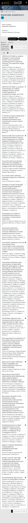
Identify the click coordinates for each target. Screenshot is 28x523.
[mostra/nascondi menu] (26, 2)
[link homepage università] (18, 3)
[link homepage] (5, 3)
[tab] (4, 52)
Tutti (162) (22, 39)
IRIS (2, 12)
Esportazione (13, 39)
